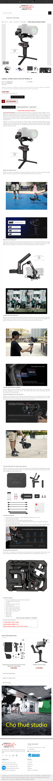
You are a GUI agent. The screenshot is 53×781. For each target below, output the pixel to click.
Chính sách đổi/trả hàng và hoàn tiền (10, 768)
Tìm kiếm (30, 762)
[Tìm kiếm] (49, 13)
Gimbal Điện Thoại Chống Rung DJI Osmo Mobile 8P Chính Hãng (13, 665)
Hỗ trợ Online (7, 682)
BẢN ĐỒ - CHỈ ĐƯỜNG (33, 770)
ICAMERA (32, 779)
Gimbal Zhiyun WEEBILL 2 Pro (11, 624)
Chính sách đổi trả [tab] (22, 107)
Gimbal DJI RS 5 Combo (39, 664)
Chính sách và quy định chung (9, 762)
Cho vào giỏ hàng (19, 97)
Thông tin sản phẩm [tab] (8, 107)
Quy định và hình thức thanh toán (10, 764)
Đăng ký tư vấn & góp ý (9, 678)
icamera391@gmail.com (34, 751)
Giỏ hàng (30, 768)
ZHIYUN (9, 112)
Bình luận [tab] (33, 107)
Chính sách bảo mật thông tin (9, 770)
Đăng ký (29, 766)
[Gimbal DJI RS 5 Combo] (39, 650)
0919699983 (11, 101)
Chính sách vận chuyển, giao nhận (10, 766)
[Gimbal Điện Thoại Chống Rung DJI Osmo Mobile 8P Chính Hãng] (14, 650)
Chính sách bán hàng (9, 673)
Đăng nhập (30, 764)
